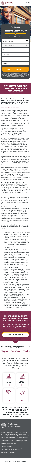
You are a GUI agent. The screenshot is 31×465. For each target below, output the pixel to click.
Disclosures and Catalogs (7, 446)
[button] (26, 3)
